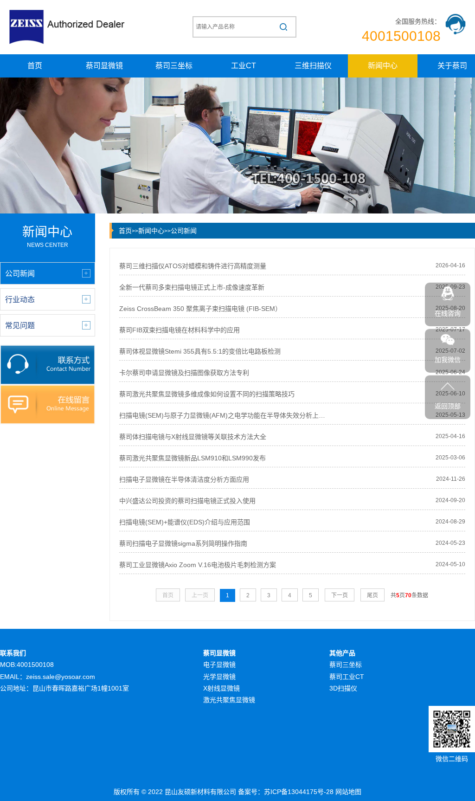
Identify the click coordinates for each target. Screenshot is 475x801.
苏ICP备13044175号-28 (299, 791)
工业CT (243, 66)
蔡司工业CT (346, 676)
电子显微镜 (219, 664)
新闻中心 (383, 66)
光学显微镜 (219, 676)
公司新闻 (184, 230)
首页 (34, 66)
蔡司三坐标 (174, 66)
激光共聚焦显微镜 (229, 700)
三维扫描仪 (313, 66)
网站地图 (348, 791)
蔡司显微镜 (104, 66)
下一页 (339, 595)
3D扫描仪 (343, 688)
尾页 (372, 595)
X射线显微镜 (221, 688)
